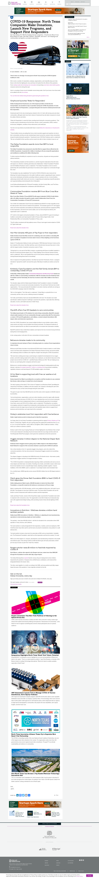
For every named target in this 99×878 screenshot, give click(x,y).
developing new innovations (29, 85)
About (72, 1)
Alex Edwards (15, 71)
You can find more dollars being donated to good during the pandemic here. (29, 95)
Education (39, 4)
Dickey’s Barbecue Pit (53, 420)
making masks (17, 85)
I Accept (89, 875)
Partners (83, 1)
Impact (45, 4)
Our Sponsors (70, 860)
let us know (25, 92)
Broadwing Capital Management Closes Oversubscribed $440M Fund (76, 34)
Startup (59, 4)
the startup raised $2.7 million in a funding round (32, 367)
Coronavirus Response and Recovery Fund (41, 273)
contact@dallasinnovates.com (15, 867)
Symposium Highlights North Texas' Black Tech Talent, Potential (35, 655)
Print (57, 795)
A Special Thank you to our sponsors (49, 823)
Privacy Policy (79, 876)
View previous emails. (16, 584)
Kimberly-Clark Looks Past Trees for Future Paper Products (77, 27)
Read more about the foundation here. (20, 505)
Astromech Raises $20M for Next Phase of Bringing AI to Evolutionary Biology (77, 30)
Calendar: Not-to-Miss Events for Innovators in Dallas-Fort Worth (77, 20)
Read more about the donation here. (19, 227)
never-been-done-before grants (52, 85)
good (12, 788)
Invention (52, 4)
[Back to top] (93, 868)
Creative (31, 4)
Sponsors (77, 1)
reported (26, 558)
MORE (88, 37)
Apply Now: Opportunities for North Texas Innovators (77, 23)
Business (25, 4)
